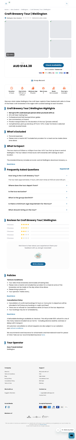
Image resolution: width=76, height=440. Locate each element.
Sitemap (41, 383)
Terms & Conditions (10, 374)
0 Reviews (10, 225)
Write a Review (38, 264)
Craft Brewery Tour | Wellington (40, 9)
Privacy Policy (8, 378)
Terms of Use (8, 383)
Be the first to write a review (39, 18)
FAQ (40, 374)
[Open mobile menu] (6, 3)
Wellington (24, 9)
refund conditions (16, 328)
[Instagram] (9, 407)
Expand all (64, 169)
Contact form (42, 395)
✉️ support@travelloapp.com (46, 393)
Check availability (53, 65)
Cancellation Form (44, 378)
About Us (7, 371)
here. (43, 335)
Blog (6, 376)
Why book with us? (44, 371)
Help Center (42, 376)
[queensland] (45, 417)
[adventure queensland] (37, 417)
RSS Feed (41, 381)
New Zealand (15, 9)
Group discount (39, 80)
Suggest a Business (10, 393)
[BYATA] (29, 417)
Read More (11, 164)
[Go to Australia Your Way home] (16, 3)
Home (7, 9)
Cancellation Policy (10, 381)
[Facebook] (6, 407)
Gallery (11, 55)
